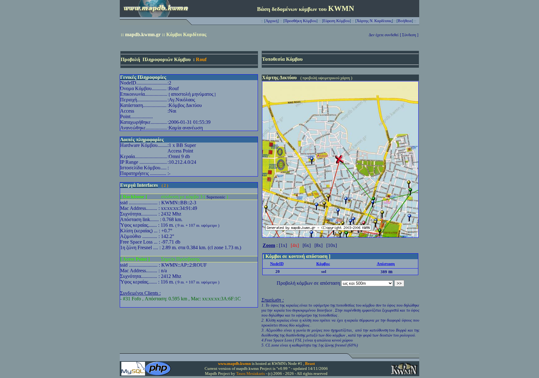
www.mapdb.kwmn (234, 363)
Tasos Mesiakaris (250, 373)
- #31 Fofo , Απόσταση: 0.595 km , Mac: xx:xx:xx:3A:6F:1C (180, 298)
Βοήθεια (405, 20)
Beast (310, 363)
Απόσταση (386, 263)
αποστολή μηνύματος (192, 94)
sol (323, 271)
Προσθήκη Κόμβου (300, 20)
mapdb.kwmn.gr (143, 34)
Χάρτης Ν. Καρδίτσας (374, 20)
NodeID (277, 263)
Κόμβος (323, 263)
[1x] (283, 245)
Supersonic (215, 197)
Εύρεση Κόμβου (336, 20)
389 (384, 271)
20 (277, 271)
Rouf (201, 59)
